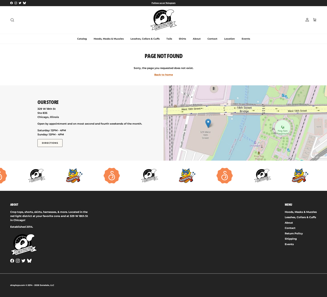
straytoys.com (17, 285)
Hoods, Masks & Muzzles (109, 38)
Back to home (163, 74)
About (197, 38)
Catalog (82, 38)
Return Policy (294, 233)
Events (246, 38)
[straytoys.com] (163, 20)
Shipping (291, 238)
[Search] (12, 20)
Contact (212, 38)
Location (229, 38)
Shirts (182, 38)
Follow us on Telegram (164, 3)
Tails (169, 38)
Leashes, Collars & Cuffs (145, 38)
